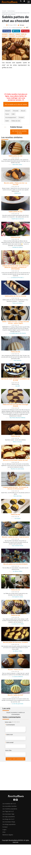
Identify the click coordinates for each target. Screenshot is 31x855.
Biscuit (23, 110)
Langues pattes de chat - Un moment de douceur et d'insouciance (15, 488)
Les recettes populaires (9, 809)
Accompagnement (10, 117)
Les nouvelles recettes (9, 806)
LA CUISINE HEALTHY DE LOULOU (17, 333)
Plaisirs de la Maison (17, 303)
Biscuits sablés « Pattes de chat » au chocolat (15, 183)
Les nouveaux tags (8, 814)
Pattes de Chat (15, 237)
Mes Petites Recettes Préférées (17, 417)
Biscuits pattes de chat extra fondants (15, 564)
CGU (3, 832)
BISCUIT (12, 34)
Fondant (21, 117)
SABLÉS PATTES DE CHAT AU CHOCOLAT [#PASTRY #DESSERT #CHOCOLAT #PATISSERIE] (15, 267)
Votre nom (9, 734)
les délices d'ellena (17, 571)
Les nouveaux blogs (8, 822)
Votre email (9, 742)
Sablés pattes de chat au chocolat (15, 296)
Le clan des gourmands (17, 703)
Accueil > (4, 11)
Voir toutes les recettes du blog (19, 132)
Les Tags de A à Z (8, 811)
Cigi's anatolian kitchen (17, 545)
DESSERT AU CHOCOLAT (17, 36)
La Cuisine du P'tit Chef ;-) (17, 277)
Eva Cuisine (17, 518)
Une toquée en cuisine (17, 596)
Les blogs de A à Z (8, 819)
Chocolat (15, 110)
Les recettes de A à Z (9, 803)
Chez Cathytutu (17, 360)
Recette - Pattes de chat (15, 669)
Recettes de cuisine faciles (17, 468)
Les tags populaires (8, 816)
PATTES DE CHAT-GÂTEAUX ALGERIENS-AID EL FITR (15, 379)
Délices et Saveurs (17, 441)
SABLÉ (18, 34)
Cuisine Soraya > (11, 11)
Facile (7, 114)
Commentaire (10, 725)
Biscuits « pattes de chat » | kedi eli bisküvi (15, 537)
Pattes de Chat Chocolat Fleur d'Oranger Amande (15, 405)
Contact (5, 827)
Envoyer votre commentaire (15, 759)
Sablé (7, 121)
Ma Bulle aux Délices (17, 247)
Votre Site (8, 750)
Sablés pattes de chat (15, 156)
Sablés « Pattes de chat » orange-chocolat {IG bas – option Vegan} (15, 322)
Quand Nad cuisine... (17, 164)
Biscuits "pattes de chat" (15, 695)
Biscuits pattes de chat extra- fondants (15, 642)
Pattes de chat (16, 121)
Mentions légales (7, 835)
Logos (4, 829)
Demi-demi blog (17, 496)
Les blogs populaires (8, 824)
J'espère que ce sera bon (17, 218)
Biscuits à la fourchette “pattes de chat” (15, 460)
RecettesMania (9, 2)
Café (13, 114)
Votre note (8, 722)
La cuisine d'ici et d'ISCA (17, 623)
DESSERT (5, 34)
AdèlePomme (17, 193)
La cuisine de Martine (17, 676)
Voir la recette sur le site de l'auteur (16, 104)
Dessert (7, 110)
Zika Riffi (17, 386)
